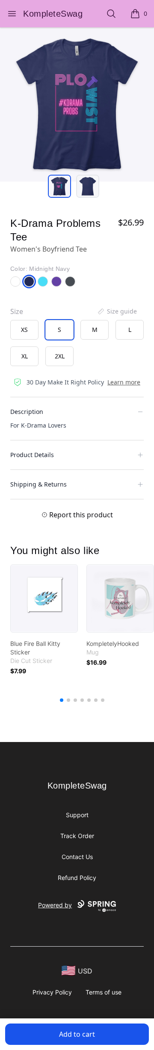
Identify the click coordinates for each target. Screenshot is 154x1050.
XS (24, 330)
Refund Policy (77, 877)
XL (24, 356)
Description (26, 412)
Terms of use (103, 992)
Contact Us (77, 856)
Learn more (123, 382)
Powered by (55, 905)
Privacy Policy (52, 992)
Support (77, 814)
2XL (60, 356)
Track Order (77, 835)
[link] (44, 598)
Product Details (32, 455)
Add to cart (77, 1034)
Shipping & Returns (38, 484)
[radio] (24, 330)
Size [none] (16, 311)
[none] (117, 311)
